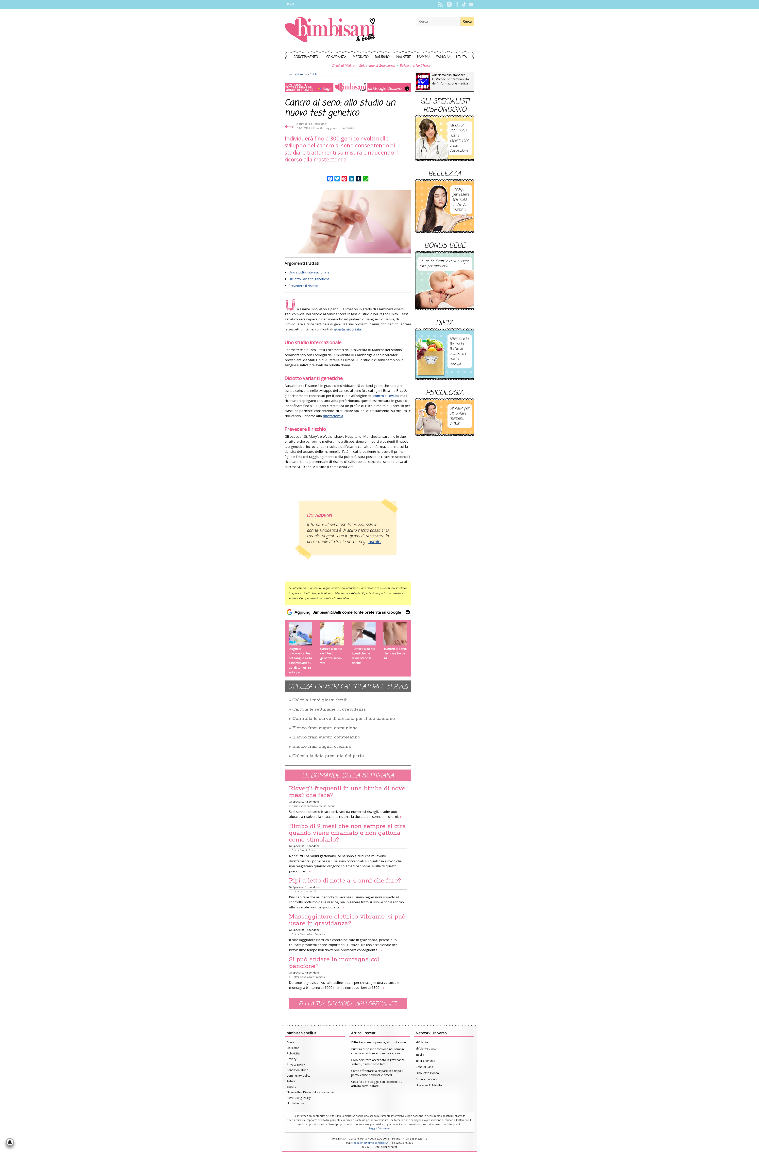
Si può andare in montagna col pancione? (334, 963)
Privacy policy (296, 1064)
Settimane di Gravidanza (377, 66)
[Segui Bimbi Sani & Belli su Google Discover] (348, 87)
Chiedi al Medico (343, 66)
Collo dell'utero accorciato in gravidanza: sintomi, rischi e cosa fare (378, 1062)
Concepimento (306, 57)
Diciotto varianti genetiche (309, 279)
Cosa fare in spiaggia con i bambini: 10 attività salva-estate (376, 1084)
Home (290, 74)
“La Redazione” (317, 124)
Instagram (449, 4)
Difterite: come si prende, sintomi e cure (378, 1042)
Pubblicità (293, 1053)
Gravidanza (336, 57)
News (290, 4)
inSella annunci (425, 1061)
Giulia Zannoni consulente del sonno (313, 806)
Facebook (457, 4)
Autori (291, 1081)
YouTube (470, 4)
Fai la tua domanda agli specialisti (348, 1004)
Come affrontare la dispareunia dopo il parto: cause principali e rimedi (377, 1073)
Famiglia (443, 57)
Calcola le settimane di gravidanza (329, 709)
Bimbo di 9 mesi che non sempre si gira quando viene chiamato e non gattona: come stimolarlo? (347, 833)
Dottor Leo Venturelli (304, 891)
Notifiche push (296, 1103)
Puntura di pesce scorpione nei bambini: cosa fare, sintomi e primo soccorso (378, 1051)
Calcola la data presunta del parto (328, 756)
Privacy (291, 1059)
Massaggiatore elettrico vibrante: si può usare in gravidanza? (347, 920)
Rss (440, 4)
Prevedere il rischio (303, 285)
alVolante (422, 1042)
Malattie (403, 57)
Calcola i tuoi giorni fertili (320, 700)
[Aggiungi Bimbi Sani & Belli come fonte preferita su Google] (348, 612)
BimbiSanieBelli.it (330, 30)
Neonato (361, 57)
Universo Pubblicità (429, 1085)
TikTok (464, 4)
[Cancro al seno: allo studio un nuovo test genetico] (348, 221)
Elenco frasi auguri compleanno (326, 737)
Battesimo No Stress (415, 66)
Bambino (382, 57)
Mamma (423, 57)
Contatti (292, 1042)
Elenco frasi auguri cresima (321, 746)
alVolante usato (426, 1048)
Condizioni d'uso (297, 1070)
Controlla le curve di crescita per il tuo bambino (343, 718)
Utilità (461, 57)
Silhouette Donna (427, 1073)
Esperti (291, 1086)
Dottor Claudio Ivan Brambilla (309, 934)
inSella (420, 1054)
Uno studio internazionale (309, 272)
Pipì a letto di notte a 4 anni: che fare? (345, 881)
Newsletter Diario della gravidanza (310, 1092)
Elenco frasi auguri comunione (325, 728)
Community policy (298, 1075)
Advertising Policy (299, 1098)
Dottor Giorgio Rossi (303, 850)
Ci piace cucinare (427, 1079)
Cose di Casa (424, 1067)
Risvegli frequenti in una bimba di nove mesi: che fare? (347, 792)
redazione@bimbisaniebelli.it (370, 1142)
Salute (314, 74)
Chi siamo (293, 1048)
